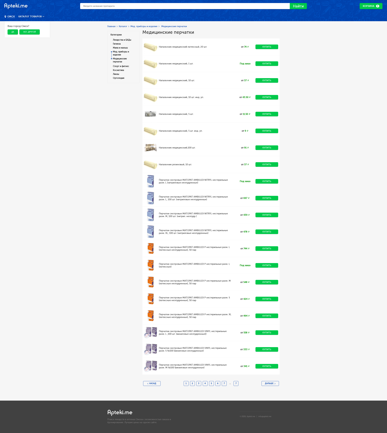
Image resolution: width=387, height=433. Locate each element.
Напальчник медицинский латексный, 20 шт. (183, 46)
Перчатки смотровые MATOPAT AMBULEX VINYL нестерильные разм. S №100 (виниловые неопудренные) (193, 349)
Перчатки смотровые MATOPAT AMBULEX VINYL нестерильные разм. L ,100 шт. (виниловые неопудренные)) (193, 332)
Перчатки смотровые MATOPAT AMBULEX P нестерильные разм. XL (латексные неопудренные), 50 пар (195, 316)
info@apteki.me (264, 416)
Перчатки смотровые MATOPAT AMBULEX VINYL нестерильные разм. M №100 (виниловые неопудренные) (193, 366)
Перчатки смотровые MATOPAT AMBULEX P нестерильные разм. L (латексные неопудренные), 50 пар (194, 248)
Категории (116, 34)
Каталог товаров (30, 16)
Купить (266, 46)
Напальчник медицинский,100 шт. (177, 147)
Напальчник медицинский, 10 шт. (177, 80)
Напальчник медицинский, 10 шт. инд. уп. (181, 97)
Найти (298, 6)
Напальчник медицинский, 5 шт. (176, 114)
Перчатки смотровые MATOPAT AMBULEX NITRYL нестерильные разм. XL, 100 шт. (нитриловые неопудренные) (193, 231)
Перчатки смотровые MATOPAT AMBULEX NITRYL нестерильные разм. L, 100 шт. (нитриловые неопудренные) (193, 198)
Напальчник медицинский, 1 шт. (176, 63)
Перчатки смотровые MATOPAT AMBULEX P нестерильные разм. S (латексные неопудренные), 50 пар (194, 299)
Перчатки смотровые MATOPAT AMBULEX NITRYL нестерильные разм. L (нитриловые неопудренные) (193, 181)
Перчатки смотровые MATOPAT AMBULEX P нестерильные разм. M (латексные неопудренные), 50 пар (195, 282)
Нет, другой (29, 32)
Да (12, 32)
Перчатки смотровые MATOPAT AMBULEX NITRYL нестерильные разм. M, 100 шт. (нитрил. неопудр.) (193, 215)
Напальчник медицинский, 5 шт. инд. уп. (181, 130)
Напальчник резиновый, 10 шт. (175, 164)
